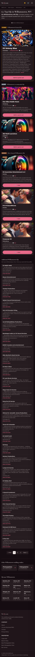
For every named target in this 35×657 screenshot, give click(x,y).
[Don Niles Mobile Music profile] (17, 93)
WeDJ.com (3, 7)
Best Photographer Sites (7, 643)
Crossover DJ (7, 239)
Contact (3, 629)
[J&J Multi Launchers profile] (17, 125)
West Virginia (11, 7)
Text (20, 50)
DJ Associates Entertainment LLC (14, 172)
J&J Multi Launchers (10, 134)
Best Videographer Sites (7, 645)
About (3, 625)
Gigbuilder (4, 638)
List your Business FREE (7, 627)
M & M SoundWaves (9, 205)
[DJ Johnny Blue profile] (17, 38)
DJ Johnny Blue (10, 48)
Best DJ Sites (4, 640)
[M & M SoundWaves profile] (17, 196)
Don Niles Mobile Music (11, 102)
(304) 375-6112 (8, 243)
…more (22, 72)
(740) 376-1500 (8, 176)
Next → (25, 552)
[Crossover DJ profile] (17, 230)
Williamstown (19, 7)
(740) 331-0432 (14, 50)
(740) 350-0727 (8, 209)
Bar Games (4, 647)
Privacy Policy (5, 631)
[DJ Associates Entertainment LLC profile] (17, 163)
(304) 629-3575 (8, 105)
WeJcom (4, 3)
